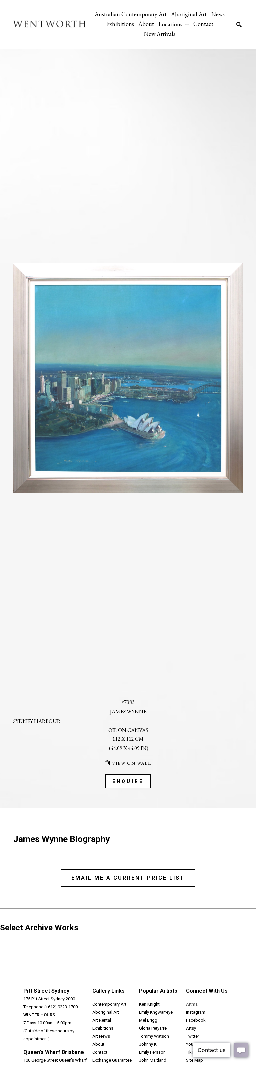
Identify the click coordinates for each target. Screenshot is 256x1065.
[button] (173, 24)
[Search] (239, 24)
